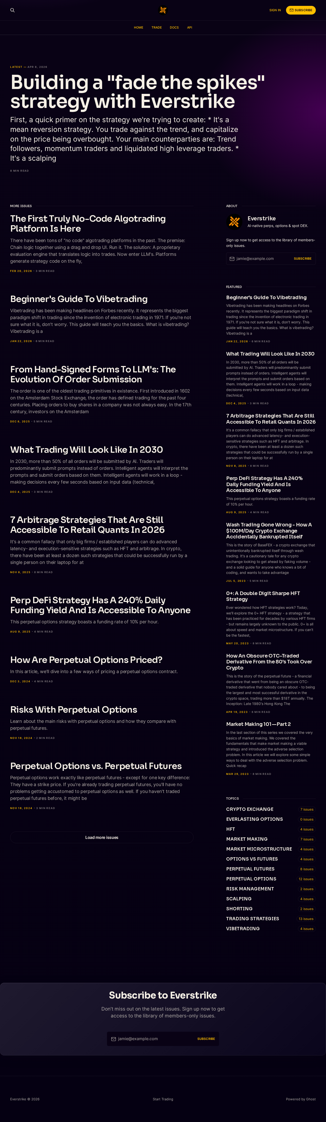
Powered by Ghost (301, 1099)
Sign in (275, 10)
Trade (157, 27)
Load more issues (101, 837)
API (189, 27)
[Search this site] (12, 10)
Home (138, 27)
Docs (174, 27)
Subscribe (303, 10)
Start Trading (163, 1099)
